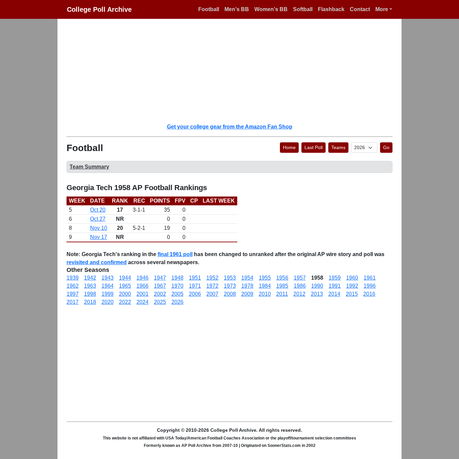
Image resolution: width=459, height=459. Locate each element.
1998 (90, 294)
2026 (177, 302)
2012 (299, 294)
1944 (125, 278)
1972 (212, 286)
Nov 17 (98, 237)
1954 (247, 278)
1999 (107, 294)
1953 (230, 278)
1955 (265, 278)
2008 (230, 294)
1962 (73, 286)
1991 (335, 286)
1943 (107, 278)
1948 (177, 278)
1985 (282, 286)
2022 (125, 302)
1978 (247, 286)
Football (208, 9)
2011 (282, 294)
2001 (142, 294)
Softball (302, 9)
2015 (352, 294)
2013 (317, 294)
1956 (282, 278)
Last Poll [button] (313, 147)
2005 (177, 294)
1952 (212, 278)
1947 (160, 278)
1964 (107, 286)
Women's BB (271, 9)
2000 (125, 294)
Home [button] (289, 147)
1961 (370, 278)
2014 (334, 294)
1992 (352, 286)
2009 (247, 294)
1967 (160, 286)
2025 (160, 302)
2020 (107, 302)
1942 (90, 278)
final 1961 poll (175, 254)
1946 (142, 278)
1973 (230, 286)
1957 (300, 278)
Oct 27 (98, 219)
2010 (265, 294)
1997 (73, 294)
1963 (90, 286)
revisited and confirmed (97, 262)
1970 (177, 286)
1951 (195, 278)
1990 (317, 286)
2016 (369, 294)
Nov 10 (98, 228)
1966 (142, 286)
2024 (142, 302)
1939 (73, 278)
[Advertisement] (234, 71)
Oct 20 (98, 210)
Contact (360, 9)
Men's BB (236, 9)
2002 (160, 294)
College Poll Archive (99, 9)
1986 (300, 286)
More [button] (381, 9)
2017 (73, 302)
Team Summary (89, 167)
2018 (90, 302)
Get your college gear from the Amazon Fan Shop (229, 127)
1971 (195, 286)
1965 (125, 286)
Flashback (331, 9)
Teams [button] (338, 147)
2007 (212, 294)
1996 (370, 286)
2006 (195, 294)
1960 (352, 278)
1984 (265, 286)
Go (386, 147)
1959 (335, 278)
